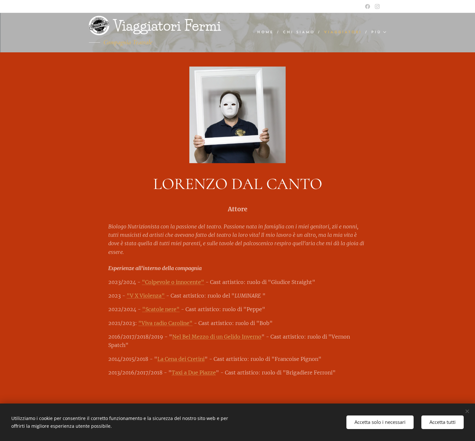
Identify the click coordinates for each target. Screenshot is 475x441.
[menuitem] (268, 33)
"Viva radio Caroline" (165, 323)
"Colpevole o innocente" (173, 282)
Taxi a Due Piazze (194, 372)
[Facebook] (368, 6)
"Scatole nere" (161, 309)
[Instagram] (377, 6)
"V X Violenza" (146, 295)
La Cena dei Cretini (181, 359)
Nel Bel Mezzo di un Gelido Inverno (216, 336)
